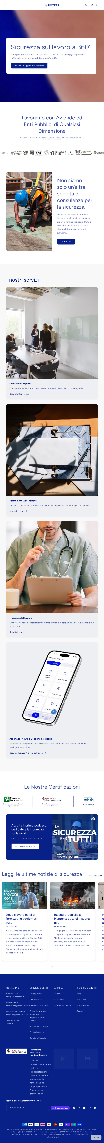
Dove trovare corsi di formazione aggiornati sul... (21, 918)
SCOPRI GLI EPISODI (25, 846)
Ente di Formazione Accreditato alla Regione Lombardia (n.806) (38, 1016)
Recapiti (69, 1134)
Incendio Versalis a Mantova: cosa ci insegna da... (72, 918)
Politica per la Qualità (39, 1026)
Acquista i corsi (17, 511)
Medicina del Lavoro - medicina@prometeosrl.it (17, 1013)
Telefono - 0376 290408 (13, 1022)
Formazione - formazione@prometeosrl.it (18, 1004)
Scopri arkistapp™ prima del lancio (26, 753)
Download (81, 999)
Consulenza (59, 999)
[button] (5, 5)
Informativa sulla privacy (30, 1134)
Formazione (59, 994)
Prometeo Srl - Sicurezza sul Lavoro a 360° (28, 1129)
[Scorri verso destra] (57, 966)
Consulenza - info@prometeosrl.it (15, 995)
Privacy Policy (36, 994)
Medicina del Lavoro (62, 1005)
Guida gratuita (83, 1005)
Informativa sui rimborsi (83, 1134)
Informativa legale (53, 1137)
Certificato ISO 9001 (39, 1005)
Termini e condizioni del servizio (52, 1134)
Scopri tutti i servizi (19, 394)
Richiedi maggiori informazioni (29, 65)
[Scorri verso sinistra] (46, 966)
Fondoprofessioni (38, 1072)
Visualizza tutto (95, 876)
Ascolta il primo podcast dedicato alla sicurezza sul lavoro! (28, 829)
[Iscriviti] (46, 1108)
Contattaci (66, 241)
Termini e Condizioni (38, 1038)
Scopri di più (16, 632)
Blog (79, 994)
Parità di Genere (37, 1032)
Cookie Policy (36, 999)
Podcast (80, 1011)
